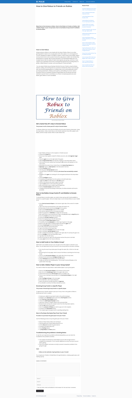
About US (82, 1)
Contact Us (94, 396)
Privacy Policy (68, 1)
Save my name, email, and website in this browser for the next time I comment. (56, 387)
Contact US (75, 1)
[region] (58, 16)
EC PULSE (40, 1)
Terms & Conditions (90, 1)
